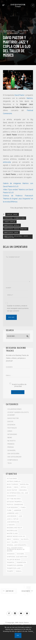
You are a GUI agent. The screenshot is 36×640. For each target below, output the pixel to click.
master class (12, 533)
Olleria (15, 542)
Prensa (11, 447)
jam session (11, 516)
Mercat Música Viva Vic (16, 536)
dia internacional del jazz (17, 493)
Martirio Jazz (11, 232)
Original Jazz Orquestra (16, 545)
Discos (10, 421)
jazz (20, 516)
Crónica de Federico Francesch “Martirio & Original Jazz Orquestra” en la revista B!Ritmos (18, 199)
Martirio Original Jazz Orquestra (16, 236)
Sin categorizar (14, 457)
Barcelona (24, 484)
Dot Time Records (14, 498)
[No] (33, 632)
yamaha (19, 571)
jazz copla (9, 221)
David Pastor (19, 95)
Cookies (30, 631)
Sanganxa (11, 554)
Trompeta (10, 562)
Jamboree (17, 510)
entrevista (7, 162)
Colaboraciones (15, 409)
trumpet (10, 571)
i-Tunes (23, 507)
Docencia (11, 425)
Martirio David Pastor (15, 229)
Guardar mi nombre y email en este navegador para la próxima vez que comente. (17, 308)
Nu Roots (12, 441)
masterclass (12, 530)
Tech (10, 463)
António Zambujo (14, 481)
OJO (8, 542)
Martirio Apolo (11, 225)
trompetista (21, 562)
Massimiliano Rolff (14, 527)
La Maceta (11, 525)
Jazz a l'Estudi (13, 519)
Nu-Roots (24, 539)
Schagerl (12, 450)
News (10, 437)
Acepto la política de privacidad (19, 385)
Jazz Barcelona (13, 522)
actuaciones (12, 478)
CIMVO (16, 487)
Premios (11, 444)
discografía (11, 496)
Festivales (12, 428)
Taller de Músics (13, 559)
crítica (23, 487)
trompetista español (15, 565)
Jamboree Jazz (12, 513)
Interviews (12, 434)
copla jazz (12, 214)
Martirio (30, 98)
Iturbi (9, 510)
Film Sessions (12, 507)
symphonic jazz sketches (17, 556)
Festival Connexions (14, 218)
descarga (23, 490)
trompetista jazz (14, 568)
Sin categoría (13, 453)
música (16, 539)
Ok (18, 635)
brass (9, 487)
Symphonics (13, 460)
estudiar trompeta (14, 501)
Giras (10, 431)
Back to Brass (12, 484)
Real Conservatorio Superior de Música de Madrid (15, 549)
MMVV (9, 539)
